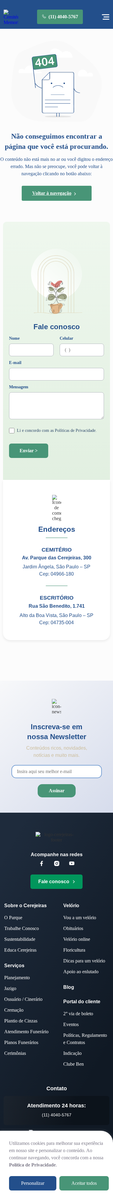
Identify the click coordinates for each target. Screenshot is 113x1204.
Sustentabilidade (19, 939)
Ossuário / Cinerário (23, 999)
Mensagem (18, 387)
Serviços (14, 965)
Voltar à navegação (51, 193)
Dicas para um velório (84, 960)
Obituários (73, 928)
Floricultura (74, 950)
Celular (66, 338)
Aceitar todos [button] (84, 1183)
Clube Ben (73, 1064)
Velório (71, 905)
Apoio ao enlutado (81, 971)
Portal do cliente (81, 1001)
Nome (14, 338)
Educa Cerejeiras (20, 950)
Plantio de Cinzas (20, 1020)
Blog (68, 987)
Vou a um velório (79, 917)
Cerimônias (15, 1053)
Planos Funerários (21, 1042)
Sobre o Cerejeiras (25, 905)
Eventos (71, 1024)
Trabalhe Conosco (21, 928)
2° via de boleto (78, 1013)
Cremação (14, 1010)
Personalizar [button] (32, 1183)
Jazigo (10, 988)
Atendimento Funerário (26, 1031)
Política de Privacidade (32, 1164)
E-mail (15, 363)
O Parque (13, 917)
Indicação (72, 1053)
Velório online (76, 939)
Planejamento (17, 977)
